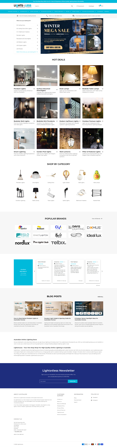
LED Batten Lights (21, 42)
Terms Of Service (61, 410)
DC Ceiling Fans (21, 25)
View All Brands (96, 218)
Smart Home (75, 11)
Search (75, 402)
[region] (68, 271)
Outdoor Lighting (46, 11)
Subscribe (72, 381)
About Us (59, 401)
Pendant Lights (21, 35)
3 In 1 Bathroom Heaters (23, 32)
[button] (34, 271)
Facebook (95, 397)
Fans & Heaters (58, 11)
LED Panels (20, 48)
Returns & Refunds (61, 403)
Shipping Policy (61, 405)
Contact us (59, 399)
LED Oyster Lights (21, 45)
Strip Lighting (34, 11)
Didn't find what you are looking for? (26, 52)
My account (81, 6)
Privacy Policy (60, 408)
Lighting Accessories (88, 11)
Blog (75, 397)
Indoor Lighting (12, 11)
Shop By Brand (77, 400)
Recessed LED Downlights (24, 38)
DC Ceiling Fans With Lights (24, 28)
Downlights (23, 11)
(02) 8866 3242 (58, 15)
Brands (107, 11)
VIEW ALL (100, 296)
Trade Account (60, 412)
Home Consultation (61, 414)
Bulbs (67, 11)
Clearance (100, 11)
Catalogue (91, 6)
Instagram (95, 400)
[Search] (72, 6)
